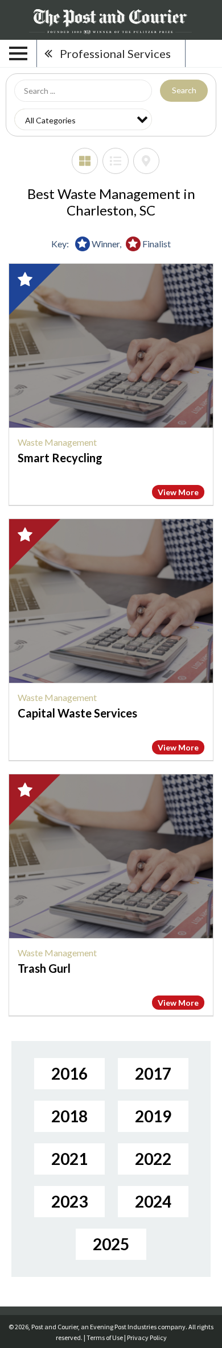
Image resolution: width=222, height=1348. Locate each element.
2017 (153, 1073)
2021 (69, 1158)
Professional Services (115, 53)
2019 (153, 1116)
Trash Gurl (44, 968)
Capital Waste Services (77, 713)
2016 (69, 1073)
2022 (153, 1158)
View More (178, 492)
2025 (111, 1244)
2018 (69, 1116)
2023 (69, 1201)
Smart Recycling (60, 457)
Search (184, 90)
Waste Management (57, 442)
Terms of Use (105, 1337)
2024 (153, 1201)
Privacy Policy (147, 1337)
